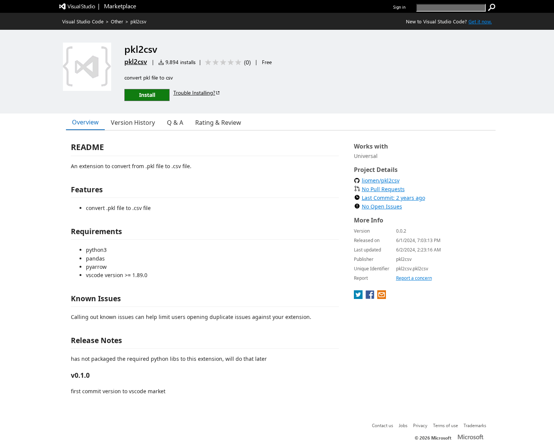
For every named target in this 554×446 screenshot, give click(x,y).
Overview (85, 122)
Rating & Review (218, 122)
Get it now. (480, 21)
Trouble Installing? (194, 92)
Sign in (399, 7)
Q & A (175, 122)
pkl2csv (135, 61)
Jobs (403, 425)
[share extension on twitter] (359, 297)
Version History (133, 122)
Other (117, 21)
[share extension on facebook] (370, 297)
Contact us (382, 425)
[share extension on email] (381, 297)
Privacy (420, 425)
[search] (492, 7)
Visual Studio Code (83, 21)
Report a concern (414, 278)
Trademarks (475, 425)
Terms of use (445, 425)
